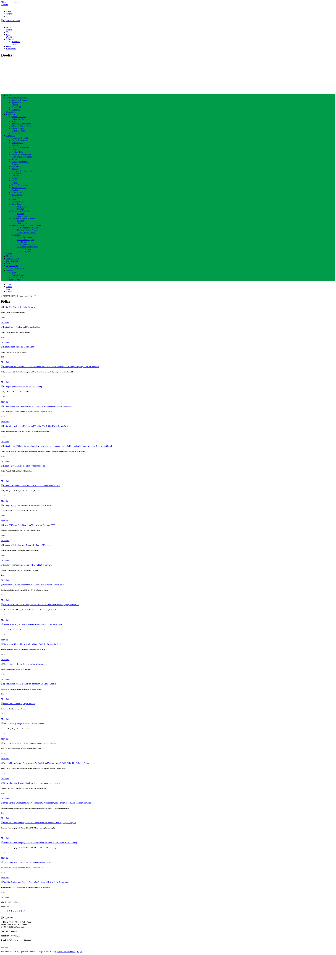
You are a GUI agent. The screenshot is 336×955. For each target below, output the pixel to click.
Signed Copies (12, 265)
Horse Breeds (17, 142)
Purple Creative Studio (66, 952)
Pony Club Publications (21, 124)
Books (9, 30)
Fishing (15, 105)
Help (14, 44)
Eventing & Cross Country (23, 211)
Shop (8, 284)
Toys (8, 32)
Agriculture (16, 102)
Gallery (9, 46)
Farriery (15, 145)
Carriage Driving (19, 152)
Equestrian (10, 135)
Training (20, 209)
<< (2, 911)
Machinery (16, 109)
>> (31, 911)
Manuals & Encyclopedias (22, 157)
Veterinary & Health (20, 138)
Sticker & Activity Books (22, 126)
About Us (16, 41)
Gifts (8, 34)
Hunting (15, 190)
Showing (15, 176)
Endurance (16, 197)
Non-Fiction (22, 242)
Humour (15, 178)
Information (11, 39)
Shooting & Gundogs (20, 100)
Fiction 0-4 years (18, 131)
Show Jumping (18, 204)
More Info (5, 322)
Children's (10, 114)
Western (15, 164)
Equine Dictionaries (20, 185)
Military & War (18, 202)
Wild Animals (17, 277)
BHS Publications (19, 187)
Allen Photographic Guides (28, 228)
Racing (14, 180)
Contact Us (11, 49)
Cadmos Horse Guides (26, 232)
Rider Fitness (17, 195)
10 (24, 911)
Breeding (15, 169)
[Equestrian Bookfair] (10, 20)
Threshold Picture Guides (27, 230)
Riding (14, 159)
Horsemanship (17, 192)
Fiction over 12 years (20, 119)
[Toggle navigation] (2, 23)
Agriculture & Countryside (17, 98)
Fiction (14, 183)
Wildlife (9, 270)
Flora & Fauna (18, 275)
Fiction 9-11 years (19, 116)
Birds (14, 273)
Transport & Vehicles (15, 268)
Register (9, 14)
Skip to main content (9, 2)
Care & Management (20, 147)
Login (8, 11)
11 (27, 911)
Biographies (11, 112)
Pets (8, 263)
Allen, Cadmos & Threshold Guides (26, 225)
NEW (8, 95)
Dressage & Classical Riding (23, 218)
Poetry (14, 199)
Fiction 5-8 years (18, 128)
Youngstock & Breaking (22, 171)
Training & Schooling (21, 161)
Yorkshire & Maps (14, 280)
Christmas (16, 133)
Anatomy (15, 166)
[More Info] (18, 307)
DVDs (9, 37)
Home (8, 27)
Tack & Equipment (19, 140)
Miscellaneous (17, 150)
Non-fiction (16, 121)
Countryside (17, 107)
